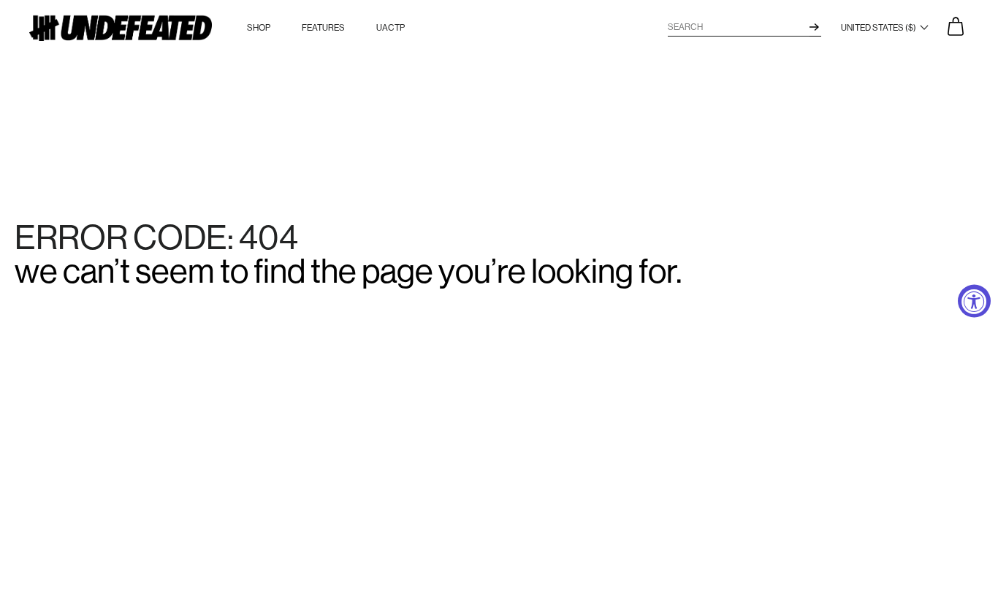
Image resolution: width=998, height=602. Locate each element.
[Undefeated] (120, 28)
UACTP (390, 27)
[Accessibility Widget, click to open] (974, 301)
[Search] (814, 27)
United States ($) (879, 27)
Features (323, 27)
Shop (258, 27)
